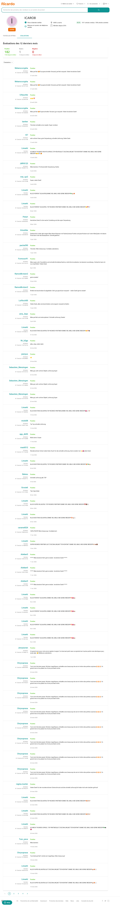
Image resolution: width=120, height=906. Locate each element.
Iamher (25, 121)
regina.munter (22, 784)
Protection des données (56, 901)
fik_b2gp (24, 340)
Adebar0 (24, 554)
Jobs (77, 901)
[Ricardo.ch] (8, 3)
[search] (99, 10)
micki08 (24, 421)
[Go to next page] (27, 893)
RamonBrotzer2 (21, 274)
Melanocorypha (21, 68)
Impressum (43, 901)
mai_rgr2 (24, 177)
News (72, 901)
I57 (26, 135)
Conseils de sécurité (87, 901)
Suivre (12, 29)
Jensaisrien (23, 648)
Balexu (25, 474)
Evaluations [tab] (24, 35)
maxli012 (24, 447)
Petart (25, 217)
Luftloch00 (23, 300)
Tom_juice (23, 839)
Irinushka (24, 230)
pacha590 (24, 245)
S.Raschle (24, 95)
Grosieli (24, 487)
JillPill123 (24, 163)
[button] (67, 3)
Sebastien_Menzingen (18, 367)
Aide (67, 901)
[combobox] (45, 10)
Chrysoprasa (22, 663)
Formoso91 (23, 259)
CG (17, 901)
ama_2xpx (23, 314)
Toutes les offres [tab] (9, 35)
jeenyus (24, 354)
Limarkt (25, 148)
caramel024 (23, 527)
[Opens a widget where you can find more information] (7, 902)
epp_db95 (24, 434)
